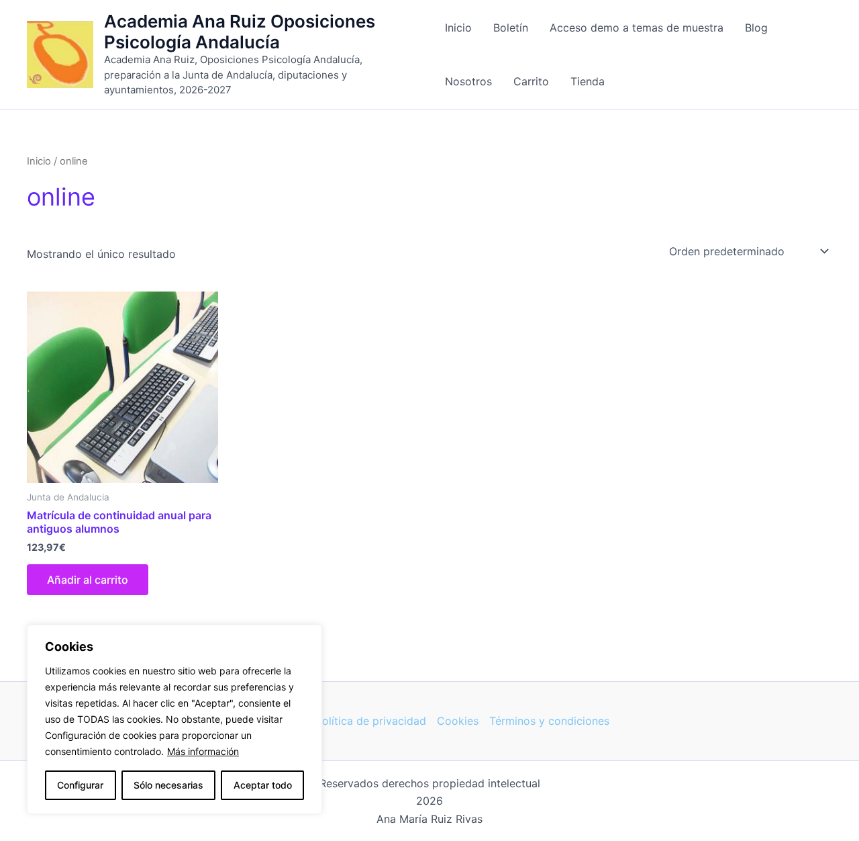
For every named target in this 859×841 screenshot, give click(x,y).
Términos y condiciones (549, 720)
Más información (203, 751)
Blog (756, 27)
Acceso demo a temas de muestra (636, 27)
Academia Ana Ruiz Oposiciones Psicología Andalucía (239, 31)
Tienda (587, 81)
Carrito (531, 81)
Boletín (510, 27)
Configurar (80, 785)
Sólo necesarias (168, 785)
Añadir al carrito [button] (87, 579)
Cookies (457, 720)
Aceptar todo (263, 785)
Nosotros (468, 81)
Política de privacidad (370, 720)
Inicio (458, 27)
